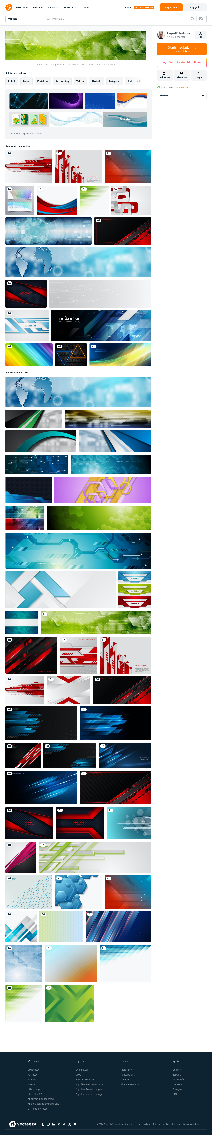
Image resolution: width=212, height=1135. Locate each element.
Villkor (147, 1124)
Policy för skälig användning (186, 1124)
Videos (52, 7)
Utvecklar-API (35, 1094)
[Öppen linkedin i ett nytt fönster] (53, 1124)
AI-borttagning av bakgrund (43, 1103)
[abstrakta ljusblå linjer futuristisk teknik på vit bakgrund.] (28, 892)
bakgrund (114, 81)
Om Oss (124, 1079)
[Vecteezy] (8, 7)
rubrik (12, 81)
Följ (200, 36)
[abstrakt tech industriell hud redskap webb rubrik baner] (48, 231)
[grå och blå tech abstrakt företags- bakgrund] (27, 325)
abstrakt (97, 81)
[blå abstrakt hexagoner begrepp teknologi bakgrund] (21, 622)
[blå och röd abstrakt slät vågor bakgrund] (57, 200)
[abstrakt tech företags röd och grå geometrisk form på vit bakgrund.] (28, 166)
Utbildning (34, 1089)
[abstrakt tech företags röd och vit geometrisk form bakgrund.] (78, 655)
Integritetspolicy (161, 1124)
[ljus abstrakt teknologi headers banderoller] (24, 518)
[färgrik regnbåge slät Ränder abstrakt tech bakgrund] (29, 354)
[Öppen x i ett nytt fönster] (69, 1124)
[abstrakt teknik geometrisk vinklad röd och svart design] (31, 655)
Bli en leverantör (129, 1084)
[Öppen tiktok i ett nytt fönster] (64, 1124)
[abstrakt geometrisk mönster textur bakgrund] (71, 963)
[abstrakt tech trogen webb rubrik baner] (36, 464)
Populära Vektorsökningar (89, 1084)
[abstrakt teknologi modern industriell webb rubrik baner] (96, 622)
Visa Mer (125, 119)
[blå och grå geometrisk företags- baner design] (60, 589)
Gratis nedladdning (182, 49)
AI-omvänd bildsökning (41, 1098)
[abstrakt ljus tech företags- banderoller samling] (134, 589)
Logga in (195, 7)
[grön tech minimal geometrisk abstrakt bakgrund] (94, 200)
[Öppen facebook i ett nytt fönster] (43, 1124)
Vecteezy (32, 1074)
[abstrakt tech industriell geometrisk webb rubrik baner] (111, 464)
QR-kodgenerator (37, 1108)
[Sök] (192, 19)
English (177, 1069)
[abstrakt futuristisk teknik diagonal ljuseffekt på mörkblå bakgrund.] (118, 926)
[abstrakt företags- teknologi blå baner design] (115, 441)
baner (26, 81)
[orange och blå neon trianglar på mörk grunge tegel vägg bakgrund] (71, 354)
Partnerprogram (84, 1079)
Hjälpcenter (127, 1069)
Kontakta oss (127, 1074)
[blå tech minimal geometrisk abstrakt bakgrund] (125, 963)
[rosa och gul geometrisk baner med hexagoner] (102, 490)
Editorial (68, 7)
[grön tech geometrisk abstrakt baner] (99, 518)
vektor (80, 81)
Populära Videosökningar (89, 1094)
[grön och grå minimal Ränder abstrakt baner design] (95, 857)
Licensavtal (81, 1069)
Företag (32, 1084)
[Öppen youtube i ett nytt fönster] (75, 1124)
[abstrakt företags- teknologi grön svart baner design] (33, 419)
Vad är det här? (182, 87)
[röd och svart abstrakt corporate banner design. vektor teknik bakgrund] (26, 294)
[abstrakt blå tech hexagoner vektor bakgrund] (78, 892)
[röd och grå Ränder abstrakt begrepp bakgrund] (131, 200)
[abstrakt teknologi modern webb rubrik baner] (108, 419)
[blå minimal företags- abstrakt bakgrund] (21, 926)
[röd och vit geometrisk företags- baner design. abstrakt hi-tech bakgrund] (68, 690)
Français (177, 1089)
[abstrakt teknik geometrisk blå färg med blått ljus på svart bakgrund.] (125, 755)
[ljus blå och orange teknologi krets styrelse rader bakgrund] (128, 166)
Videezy (32, 1079)
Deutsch (177, 1084)
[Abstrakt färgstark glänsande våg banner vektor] (120, 354)
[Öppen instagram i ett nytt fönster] (48, 1124)
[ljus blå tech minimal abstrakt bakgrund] (23, 963)
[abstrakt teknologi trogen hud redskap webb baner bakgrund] (101, 325)
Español (177, 1074)
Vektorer (20, 7)
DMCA (78, 1074)
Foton (36, 7)
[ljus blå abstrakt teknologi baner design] (78, 551)
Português (178, 1079)
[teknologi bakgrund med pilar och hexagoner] (129, 823)
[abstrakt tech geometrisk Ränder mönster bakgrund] (61, 926)
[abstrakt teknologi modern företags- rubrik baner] (78, 262)
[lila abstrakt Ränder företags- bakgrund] (20, 857)
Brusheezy (33, 1069)
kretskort (42, 81)
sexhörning (62, 81)
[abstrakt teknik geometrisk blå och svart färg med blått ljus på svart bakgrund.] (28, 490)
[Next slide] (146, 81)
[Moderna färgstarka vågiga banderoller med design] (19, 200)
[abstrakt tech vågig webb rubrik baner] (40, 441)
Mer (83, 7)
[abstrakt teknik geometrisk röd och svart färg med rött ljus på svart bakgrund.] (122, 231)
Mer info (164, 95)
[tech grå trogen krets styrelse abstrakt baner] (100, 294)
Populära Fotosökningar (88, 1089)
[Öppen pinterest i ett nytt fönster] (59, 1124)
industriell (134, 81)
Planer (128, 7)
